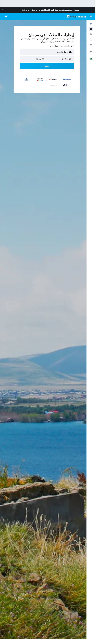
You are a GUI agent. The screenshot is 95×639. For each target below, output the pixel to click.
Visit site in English (30, 10)
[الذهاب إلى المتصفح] (91, 44)
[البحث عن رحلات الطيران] (91, 23)
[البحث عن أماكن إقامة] (91, 29)
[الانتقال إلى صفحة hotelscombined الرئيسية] (76, 16)
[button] (2, 10)
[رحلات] (91, 51)
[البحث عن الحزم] (91, 39)
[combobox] (61, 46)
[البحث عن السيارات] (91, 34)
